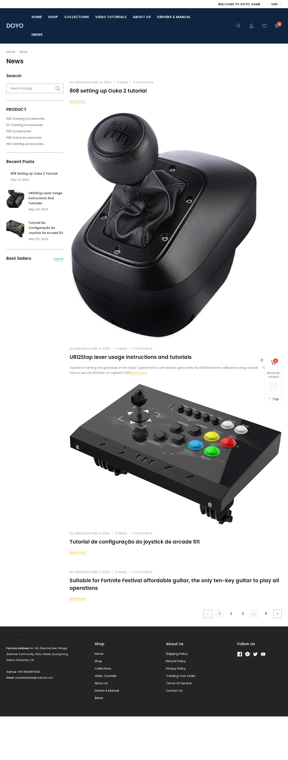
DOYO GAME (15, 637)
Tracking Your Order (180, 676)
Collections (76, 17)
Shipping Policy (177, 654)
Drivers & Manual (174, 17)
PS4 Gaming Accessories (25, 119)
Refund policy (176, 661)
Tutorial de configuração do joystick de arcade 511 (45, 228)
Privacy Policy (176, 668)
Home (37, 17)
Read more (78, 101)
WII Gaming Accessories (25, 144)
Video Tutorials (111, 17)
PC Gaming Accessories (24, 125)
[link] (239, 25)
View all (58, 259)
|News (37, 34)
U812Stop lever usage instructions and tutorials (45, 198)
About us (142, 17)
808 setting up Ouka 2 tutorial (34, 173)
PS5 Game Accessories (24, 137)
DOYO (14, 26)
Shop (53, 17)
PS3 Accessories (18, 131)
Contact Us (174, 690)
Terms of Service (179, 683)
